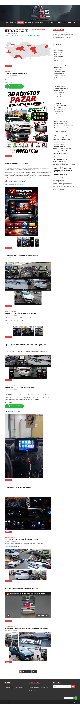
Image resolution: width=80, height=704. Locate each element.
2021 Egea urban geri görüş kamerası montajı (21, 539)
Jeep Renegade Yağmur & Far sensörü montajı (21, 589)
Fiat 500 (56, 84)
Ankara (11, 35)
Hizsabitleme (14, 33)
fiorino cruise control (58, 184)
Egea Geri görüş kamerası (40, 29)
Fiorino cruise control (58, 90)
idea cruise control (58, 94)
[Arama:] (64, 686)
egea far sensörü (72, 164)
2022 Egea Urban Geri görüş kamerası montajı (21, 256)
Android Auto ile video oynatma (16, 164)
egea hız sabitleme (57, 172)
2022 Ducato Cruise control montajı (18, 488)
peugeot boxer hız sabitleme (69, 187)
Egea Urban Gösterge (58, 79)
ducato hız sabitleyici (66, 148)
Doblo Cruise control (58, 60)
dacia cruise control (64, 141)
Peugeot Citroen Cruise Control (61, 105)
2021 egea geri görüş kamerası (62, 136)
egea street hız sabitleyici (58, 181)
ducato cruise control (69, 146)
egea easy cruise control (60, 156)
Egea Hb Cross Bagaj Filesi (59, 75)
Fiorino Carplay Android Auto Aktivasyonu (20, 313)
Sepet (65, 22)
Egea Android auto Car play (10, 29)
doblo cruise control (59, 143)
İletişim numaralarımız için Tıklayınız (12, 691)
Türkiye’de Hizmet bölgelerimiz (16, 31)
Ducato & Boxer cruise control (60, 62)
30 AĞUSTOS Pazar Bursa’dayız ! (16, 73)
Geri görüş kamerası (11, 22)
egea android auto (57, 150)
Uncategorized (8, 586)
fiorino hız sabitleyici (68, 184)
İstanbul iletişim (10, 25)
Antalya (18, 35)
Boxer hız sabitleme (66, 139)
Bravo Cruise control (58, 56)
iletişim (52, 22)
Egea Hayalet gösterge (59, 73)
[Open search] (74, 22)
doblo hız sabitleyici (59, 146)
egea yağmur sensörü (68, 183)
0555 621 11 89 (8, 82)
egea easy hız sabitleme (59, 157)
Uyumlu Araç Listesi (39, 22)
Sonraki (34, 671)
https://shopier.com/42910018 (16, 184)
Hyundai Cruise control (59, 92)
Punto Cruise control (58, 107)
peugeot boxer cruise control (58, 187)
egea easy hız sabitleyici (60, 159)
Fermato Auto (57, 82)
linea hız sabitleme (63, 186)
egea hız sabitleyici (60, 175)
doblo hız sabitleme (58, 144)
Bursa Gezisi (7, 71)
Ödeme (69, 22)
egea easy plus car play (58, 163)
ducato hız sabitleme (57, 148)
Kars (34, 35)
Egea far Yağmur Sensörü (30, 29)
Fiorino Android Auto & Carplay (11, 311)
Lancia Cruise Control (58, 96)
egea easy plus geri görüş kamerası (60, 164)
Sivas (31, 35)
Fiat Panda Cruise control (59, 86)
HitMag (73, 702)
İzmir (14, 35)
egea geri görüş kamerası (62, 171)
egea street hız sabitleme (58, 180)
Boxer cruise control (57, 139)
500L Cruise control (58, 50)
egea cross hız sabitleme (57, 151)
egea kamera (57, 177)
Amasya (38, 35)
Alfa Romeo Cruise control (59, 52)
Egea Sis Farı (56, 77)
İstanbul (6, 35)
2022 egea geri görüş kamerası (61, 138)
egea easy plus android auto (59, 161)
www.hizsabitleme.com (10, 323)
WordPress (68, 702)
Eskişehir (23, 35)
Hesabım (18, 25)
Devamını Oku (8, 65)
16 (29, 671)
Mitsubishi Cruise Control (59, 101)
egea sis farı (64, 177)
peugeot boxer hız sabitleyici (58, 189)
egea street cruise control (58, 178)
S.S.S (47, 22)
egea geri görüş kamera (62, 168)
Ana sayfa (20, 22)
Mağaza (59, 22)
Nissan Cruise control (58, 103)
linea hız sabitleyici (70, 186)
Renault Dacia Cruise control (60, 109)
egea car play (65, 150)
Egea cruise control (20, 29)
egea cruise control (60, 153)
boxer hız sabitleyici (56, 141)
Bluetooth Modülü (58, 54)
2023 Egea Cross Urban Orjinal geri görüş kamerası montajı (26, 628)
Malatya (27, 35)
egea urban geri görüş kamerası (59, 183)
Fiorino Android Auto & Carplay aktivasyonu (21, 387)
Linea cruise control (58, 98)
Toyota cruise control (58, 111)
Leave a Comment (21, 165)
